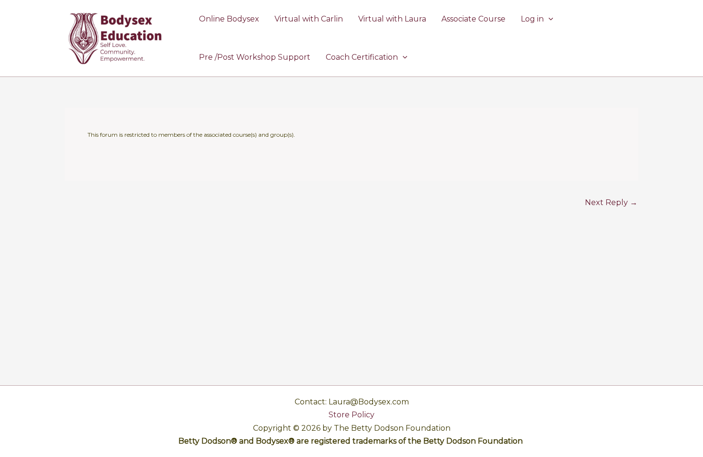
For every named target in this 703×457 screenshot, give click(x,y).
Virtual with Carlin (309, 18)
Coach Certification (362, 57)
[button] (548, 19)
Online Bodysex (229, 18)
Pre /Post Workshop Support (254, 57)
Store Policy (351, 414)
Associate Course (473, 18)
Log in (532, 18)
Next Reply (611, 203)
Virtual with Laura (392, 18)
